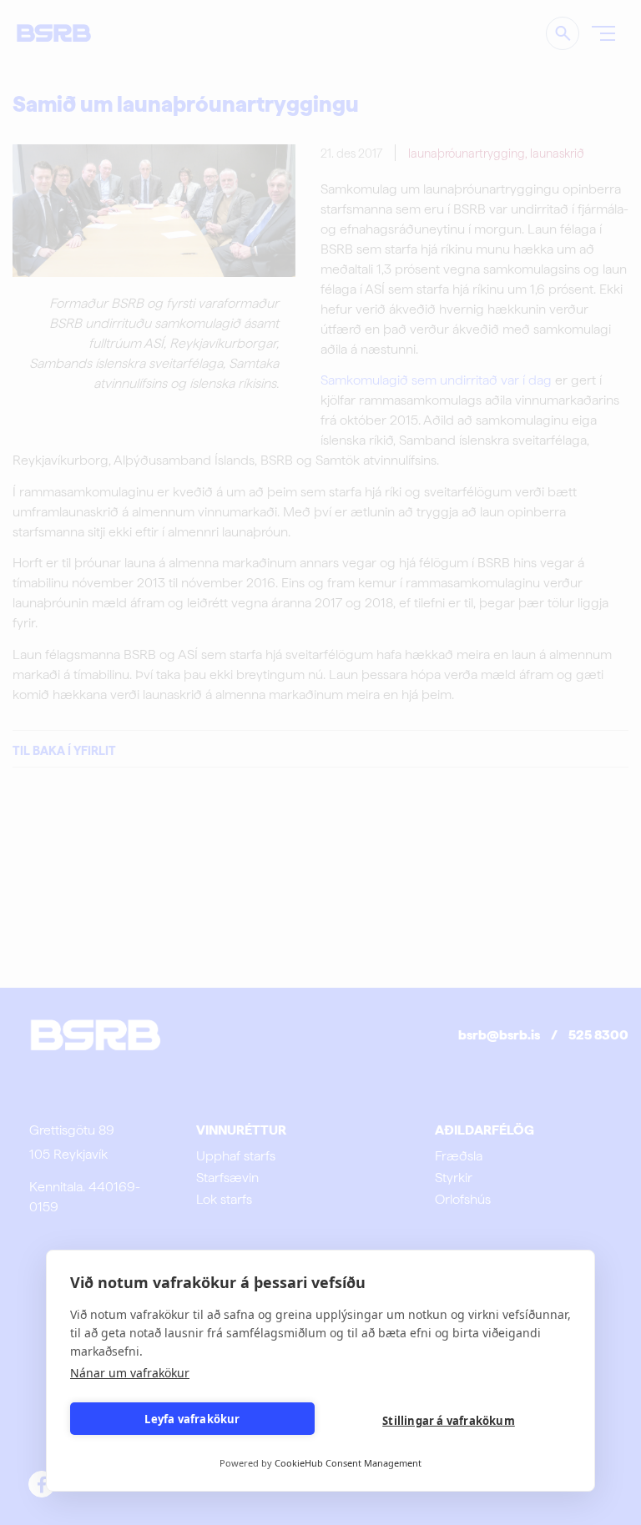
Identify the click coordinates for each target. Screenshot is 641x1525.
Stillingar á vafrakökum (448, 1420)
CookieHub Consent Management (348, 1463)
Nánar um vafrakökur (129, 1373)
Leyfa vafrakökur (192, 1419)
